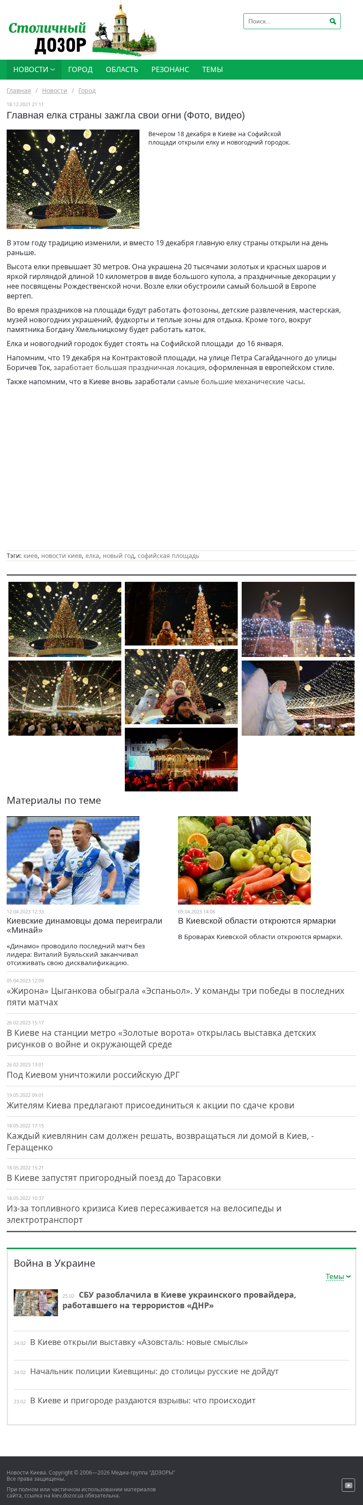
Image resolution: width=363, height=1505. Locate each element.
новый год (118, 555)
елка (92, 555)
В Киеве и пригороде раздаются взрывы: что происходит (143, 1400)
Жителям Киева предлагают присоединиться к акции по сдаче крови (150, 1105)
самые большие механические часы (240, 381)
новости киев (61, 555)
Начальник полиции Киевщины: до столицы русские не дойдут (154, 1371)
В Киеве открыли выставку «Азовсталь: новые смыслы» (139, 1342)
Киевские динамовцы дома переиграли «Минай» (84, 925)
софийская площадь (168, 555)
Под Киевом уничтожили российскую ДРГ (93, 1075)
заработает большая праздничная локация (129, 367)
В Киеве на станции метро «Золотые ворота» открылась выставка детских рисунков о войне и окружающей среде (161, 1038)
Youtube (348, 1485)
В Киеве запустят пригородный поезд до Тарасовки (114, 1178)
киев (30, 555)
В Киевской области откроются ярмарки (257, 920)
